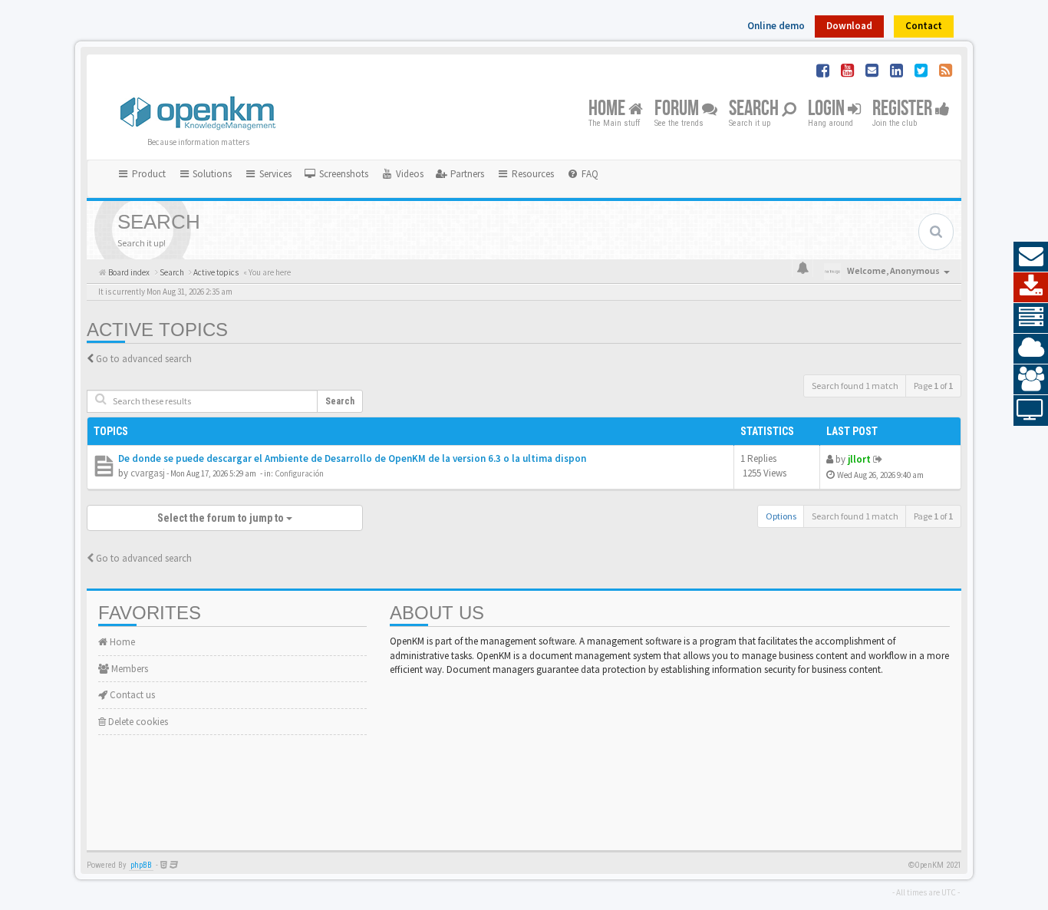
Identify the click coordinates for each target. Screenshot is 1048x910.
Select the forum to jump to (221, 518)
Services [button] (274, 173)
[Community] (1030, 379)
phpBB (141, 865)
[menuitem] (336, 174)
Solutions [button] (211, 173)
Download (849, 25)
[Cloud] (1030, 349)
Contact (923, 25)
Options (781, 516)
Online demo (776, 25)
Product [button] (148, 173)
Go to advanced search (144, 358)
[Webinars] (1030, 410)
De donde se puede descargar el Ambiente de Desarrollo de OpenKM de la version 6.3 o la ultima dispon (352, 458)
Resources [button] (531, 173)
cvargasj (147, 473)
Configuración (299, 473)
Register (903, 109)
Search (755, 109)
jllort (859, 459)
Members (128, 668)
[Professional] (1030, 318)
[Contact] (1030, 257)
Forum (678, 109)
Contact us (131, 694)
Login (828, 109)
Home (608, 109)
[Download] (1030, 287)
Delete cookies (137, 721)
